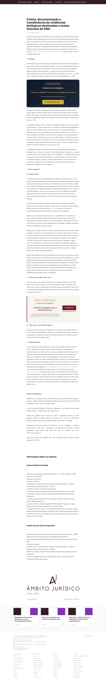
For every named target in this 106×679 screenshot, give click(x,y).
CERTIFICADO (58, 2)
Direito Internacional (57, 664)
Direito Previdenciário (38, 666)
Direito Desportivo (17, 662)
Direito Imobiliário (37, 664)
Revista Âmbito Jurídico (25, 2)
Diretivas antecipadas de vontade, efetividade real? (51, 618)
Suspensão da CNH (37, 677)
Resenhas (55, 675)
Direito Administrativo (18, 658)
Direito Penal (16, 666)
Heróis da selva (32, 599)
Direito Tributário (57, 668)
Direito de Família (57, 660)
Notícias (36, 2)
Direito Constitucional (18, 660)
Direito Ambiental (37, 658)
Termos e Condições (88, 635)
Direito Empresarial (17, 664)
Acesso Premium (37, 654)
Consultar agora (69, 307)
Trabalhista (55, 677)
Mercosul (55, 672)
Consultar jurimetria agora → (53, 102)
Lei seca (15, 672)
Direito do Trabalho (57, 662)
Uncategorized (76, 677)
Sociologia (75, 675)
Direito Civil (55, 658)
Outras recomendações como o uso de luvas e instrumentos (61, 367)
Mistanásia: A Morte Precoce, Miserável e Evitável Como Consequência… (79, 619)
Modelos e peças (77, 672)
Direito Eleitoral (76, 662)
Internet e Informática (78, 670)
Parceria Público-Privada (71, 599)
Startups (15, 677)
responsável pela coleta (33, 372)
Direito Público (36, 668)
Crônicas (55, 656)
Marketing (35, 672)
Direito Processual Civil (78, 666)
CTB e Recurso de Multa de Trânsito (81, 656)
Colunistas (35, 656)
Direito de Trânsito (77, 660)
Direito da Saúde (37, 660)
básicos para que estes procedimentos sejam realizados (47, 51)
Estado (59, 474)
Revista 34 (36, 593)
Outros (34, 675)
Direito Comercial (77, 658)
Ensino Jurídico (36, 670)
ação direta (54, 208)
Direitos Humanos (77, 668)
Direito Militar (76, 664)
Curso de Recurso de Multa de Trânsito (75, 2)
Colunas (15, 656)
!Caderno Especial (17, 654)
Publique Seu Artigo (47, 2)
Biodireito (29, 593)
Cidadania (75, 654)
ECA (14, 670)
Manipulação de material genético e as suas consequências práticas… (23, 619)
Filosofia (55, 670)
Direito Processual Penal (18, 668)
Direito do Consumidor (38, 662)
